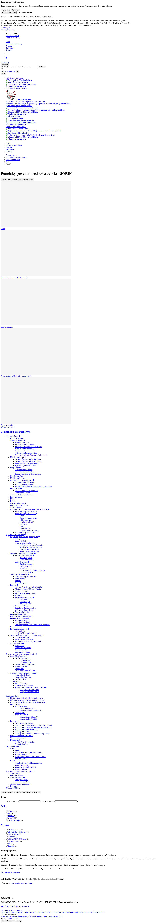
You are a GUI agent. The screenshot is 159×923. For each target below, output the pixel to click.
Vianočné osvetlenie (22, 782)
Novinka (11, 816)
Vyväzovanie (15, 681)
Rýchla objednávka (8, 71)
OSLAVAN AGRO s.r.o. (17, 839)
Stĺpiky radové (25, 660)
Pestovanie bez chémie (18, 618)
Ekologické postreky (22, 623)
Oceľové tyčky (20, 679)
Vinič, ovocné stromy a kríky (25, 593)
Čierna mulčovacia (26, 560)
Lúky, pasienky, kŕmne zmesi (25, 577)
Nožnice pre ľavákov (22, 451)
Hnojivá (13, 585)
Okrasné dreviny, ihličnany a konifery (29, 589)
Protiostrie (23, 524)
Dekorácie (14, 786)
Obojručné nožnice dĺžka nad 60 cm (28, 461)
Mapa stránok (6, 916)
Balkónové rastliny (26, 564)
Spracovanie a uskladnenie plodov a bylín (30, 757)
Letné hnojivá (25, 602)
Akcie (10, 813)
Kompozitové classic (22, 675)
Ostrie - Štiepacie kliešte (28, 518)
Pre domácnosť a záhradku (25, 742)
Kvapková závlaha (22, 637)
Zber (12, 748)
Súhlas (32, 916)
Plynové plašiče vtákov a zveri (21, 736)
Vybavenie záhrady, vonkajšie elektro (19, 771)
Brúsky (13, 501)
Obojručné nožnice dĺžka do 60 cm (28, 459)
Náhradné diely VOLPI (28, 719)
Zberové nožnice (21, 759)
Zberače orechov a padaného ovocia (28, 752)
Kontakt (9, 50)
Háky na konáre (16, 497)
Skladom (11, 811)
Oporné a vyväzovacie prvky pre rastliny (21, 654)
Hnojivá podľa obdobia (24, 597)
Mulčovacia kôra (26, 566)
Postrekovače (15, 489)
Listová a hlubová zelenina (29, 549)
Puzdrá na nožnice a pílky (19, 505)
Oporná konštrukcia (17, 656)
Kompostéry (14, 627)
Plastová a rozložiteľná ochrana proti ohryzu (26, 698)
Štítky (4, 806)
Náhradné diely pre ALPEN (25, 533)
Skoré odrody (20, 646)
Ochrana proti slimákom (24, 723)
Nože (12, 499)
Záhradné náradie (12, 436)
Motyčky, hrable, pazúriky (24, 484)
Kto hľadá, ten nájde (8, 67)
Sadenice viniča (16, 644)
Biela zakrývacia (26, 558)
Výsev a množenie (26, 572)
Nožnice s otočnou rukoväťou (26, 453)
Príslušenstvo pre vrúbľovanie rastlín (28, 763)
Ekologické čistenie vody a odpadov (28, 641)
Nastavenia (5, 10)
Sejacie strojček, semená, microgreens (24, 537)
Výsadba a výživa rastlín (15, 535)
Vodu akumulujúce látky (24, 610)
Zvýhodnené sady (16, 507)
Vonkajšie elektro (16, 778)
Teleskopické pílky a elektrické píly (28, 474)
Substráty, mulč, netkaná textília (22, 553)
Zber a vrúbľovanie (13, 746)
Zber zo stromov (21, 755)
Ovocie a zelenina (21, 591)
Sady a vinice (20, 579)
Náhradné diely (21, 715)
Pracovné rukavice (17, 775)
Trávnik (18, 581)
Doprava (72, 912)
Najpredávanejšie (14, 820)
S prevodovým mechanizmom (26, 466)
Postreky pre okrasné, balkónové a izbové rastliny (33, 727)
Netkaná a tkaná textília (24, 556)
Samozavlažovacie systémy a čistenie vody (26, 635)
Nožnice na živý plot (17, 478)
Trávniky (18, 595)
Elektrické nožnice (22, 442)
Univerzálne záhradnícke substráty (32, 570)
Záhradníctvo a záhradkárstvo (15, 432)
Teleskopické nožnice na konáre (26, 463)
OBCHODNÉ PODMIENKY (12, 912)
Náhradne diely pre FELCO (25, 514)
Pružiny (22, 526)
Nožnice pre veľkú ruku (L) (25, 449)
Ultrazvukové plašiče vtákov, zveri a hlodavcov (27, 702)
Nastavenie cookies (50, 916)
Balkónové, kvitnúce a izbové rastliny (29, 587)
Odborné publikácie (13, 788)
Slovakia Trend (14, 841)
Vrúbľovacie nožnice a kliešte (26, 767)
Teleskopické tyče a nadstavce (21, 495)
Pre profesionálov (21, 744)
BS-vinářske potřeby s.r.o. (17, 832)
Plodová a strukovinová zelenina (31, 545)
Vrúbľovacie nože (21, 765)
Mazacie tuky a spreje (18, 503)
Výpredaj (11, 818)
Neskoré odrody (21, 650)
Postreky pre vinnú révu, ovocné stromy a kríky (32, 734)
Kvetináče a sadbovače (19, 629)
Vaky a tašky (15, 773)
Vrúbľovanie (15, 761)
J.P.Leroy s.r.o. (13, 834)
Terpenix (11, 846)
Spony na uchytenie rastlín (29, 692)
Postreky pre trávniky (23, 732)
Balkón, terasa (20, 631)
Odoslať (60, 879)
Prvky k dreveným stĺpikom (25, 671)
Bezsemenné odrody (22, 652)
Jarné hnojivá (24, 600)
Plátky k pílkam (25, 520)
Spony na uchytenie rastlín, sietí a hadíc (29, 688)
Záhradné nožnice (17, 440)
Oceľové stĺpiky (21, 658)
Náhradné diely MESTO (29, 717)
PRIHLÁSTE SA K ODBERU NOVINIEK (17, 879)
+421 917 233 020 (8, 906)
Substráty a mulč (21, 562)
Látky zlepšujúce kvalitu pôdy (21, 616)
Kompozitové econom (23, 677)
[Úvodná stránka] (7, 30)
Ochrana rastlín (11, 696)
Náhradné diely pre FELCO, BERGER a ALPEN (29, 509)
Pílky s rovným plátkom (23, 470)
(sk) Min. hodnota (12, 802)
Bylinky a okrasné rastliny (29, 551)
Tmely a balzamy (21, 769)
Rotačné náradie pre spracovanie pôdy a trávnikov (33, 486)
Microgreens (19, 539)
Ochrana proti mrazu (17, 738)
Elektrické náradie (17, 438)
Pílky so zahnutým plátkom (25, 472)
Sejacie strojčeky (21, 541)
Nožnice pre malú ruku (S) (24, 445)
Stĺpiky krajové (25, 662)
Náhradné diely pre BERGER (26, 512)
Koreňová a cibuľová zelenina (31, 547)
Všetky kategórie (7, 427)
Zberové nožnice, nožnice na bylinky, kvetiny (31, 455)
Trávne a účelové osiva (19, 574)
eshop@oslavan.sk (22, 906)
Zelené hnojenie (21, 583)
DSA (61, 916)
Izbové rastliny (25, 568)
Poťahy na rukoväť (27, 522)
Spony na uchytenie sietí (28, 694)
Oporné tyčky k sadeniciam (25, 664)
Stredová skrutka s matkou (29, 530)
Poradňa (9, 46)
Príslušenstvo (20, 713)
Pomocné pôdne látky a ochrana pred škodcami (32, 625)
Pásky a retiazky (21, 683)
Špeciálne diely (25, 528)
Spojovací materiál (22, 667)
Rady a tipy (10, 48)
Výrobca (5, 825)
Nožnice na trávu (16, 476)
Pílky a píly (14, 468)
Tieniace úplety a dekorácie (20, 784)
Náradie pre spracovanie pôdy (21, 480)
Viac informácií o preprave (10, 873)
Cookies (39, 916)
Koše (17, 750)
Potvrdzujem (5, 28)
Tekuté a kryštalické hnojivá (25, 608)
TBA (10, 844)
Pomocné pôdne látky (18, 614)
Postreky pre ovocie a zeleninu (26, 729)
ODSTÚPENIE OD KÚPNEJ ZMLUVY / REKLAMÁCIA (46, 912)
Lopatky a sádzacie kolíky (24, 482)
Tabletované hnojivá (22, 606)
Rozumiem (15, 10)
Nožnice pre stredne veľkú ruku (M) (28, 447)
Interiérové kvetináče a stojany (26, 633)
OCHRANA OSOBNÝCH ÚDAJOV (90, 912)
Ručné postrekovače (22, 493)
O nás (8, 42)
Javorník (11, 837)
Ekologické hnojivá (22, 621)
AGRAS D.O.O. (14, 830)
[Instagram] (6, 58)
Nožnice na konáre (17, 457)
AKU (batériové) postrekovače (26, 491)
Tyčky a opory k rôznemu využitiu (23, 673)
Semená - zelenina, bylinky (25, 543)
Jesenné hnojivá (25, 604)
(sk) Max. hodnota (48, 802)
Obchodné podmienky (14, 44)
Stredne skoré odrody (23, 648)
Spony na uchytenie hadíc (29, 690)
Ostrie (22, 516)
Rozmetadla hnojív (22, 612)
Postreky (13, 721)
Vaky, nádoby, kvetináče (24, 639)
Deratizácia (14, 740)
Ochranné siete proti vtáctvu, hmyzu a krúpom (27, 700)
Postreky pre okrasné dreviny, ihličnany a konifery (33, 725)
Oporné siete (19, 669)
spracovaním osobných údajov (21, 883)
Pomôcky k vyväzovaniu (24, 685)
